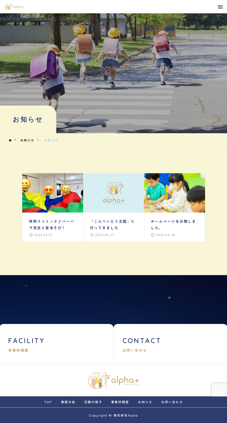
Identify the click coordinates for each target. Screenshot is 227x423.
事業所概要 (120, 402)
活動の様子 (93, 402)
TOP (48, 402)
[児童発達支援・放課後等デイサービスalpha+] (14, 6)
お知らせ (145, 402)
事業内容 (68, 402)
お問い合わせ (172, 402)
